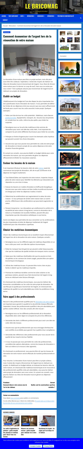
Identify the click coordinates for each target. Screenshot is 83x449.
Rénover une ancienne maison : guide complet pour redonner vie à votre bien (28, 431)
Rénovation (50, 16)
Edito (21, 16)
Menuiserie (40, 16)
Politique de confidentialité (65, 16)
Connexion (63, 56)
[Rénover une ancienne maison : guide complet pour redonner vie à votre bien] (29, 421)
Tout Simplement (13, 16)
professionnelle (10, 118)
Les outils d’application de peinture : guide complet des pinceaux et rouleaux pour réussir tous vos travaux (11, 432)
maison (41, 168)
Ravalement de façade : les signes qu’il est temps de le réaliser (47, 430)
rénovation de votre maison (45, 302)
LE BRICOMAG (41, 6)
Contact (5, 20)
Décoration (30, 16)
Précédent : (15, 384)
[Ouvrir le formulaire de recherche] (80, 18)
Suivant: (43, 384)
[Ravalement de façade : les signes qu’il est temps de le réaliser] (47, 421)
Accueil (4, 16)
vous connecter (15, 398)
